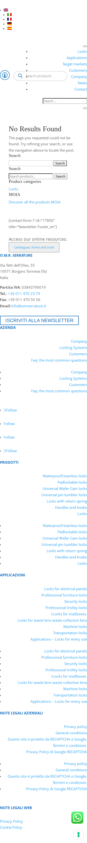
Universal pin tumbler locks (64, 494)
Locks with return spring (67, 501)
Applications (76, 57)
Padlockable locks (72, 482)
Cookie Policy (11, 827)
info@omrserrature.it (28, 305)
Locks (82, 51)
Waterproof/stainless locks (65, 475)
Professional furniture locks (64, 595)
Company (79, 76)
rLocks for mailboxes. (69, 613)
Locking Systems (73, 347)
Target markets (75, 64)
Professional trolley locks (66, 607)
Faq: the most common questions (59, 360)
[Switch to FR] (9, 19)
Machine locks (75, 626)
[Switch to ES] (9, 28)
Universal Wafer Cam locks (65, 488)
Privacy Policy (11, 821)
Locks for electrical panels (65, 588)
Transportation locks (70, 632)
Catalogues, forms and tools (34, 247)
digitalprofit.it (55, 839)
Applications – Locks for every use (58, 639)
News (82, 82)
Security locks (75, 601)
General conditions (71, 732)
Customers (78, 70)
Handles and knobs (71, 507)
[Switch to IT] (9, 14)
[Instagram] (29, 3)
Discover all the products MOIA (35, 202)
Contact (80, 89)
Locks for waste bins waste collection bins (52, 620)
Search (60, 176)
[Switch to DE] (9, 23)
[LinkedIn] (3, 3)
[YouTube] (12, 3)
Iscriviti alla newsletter (39, 320)
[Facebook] (20, 3)
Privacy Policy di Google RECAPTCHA (56, 751)
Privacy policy (75, 726)
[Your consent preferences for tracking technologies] (78, 834)
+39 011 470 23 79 (24, 293)
